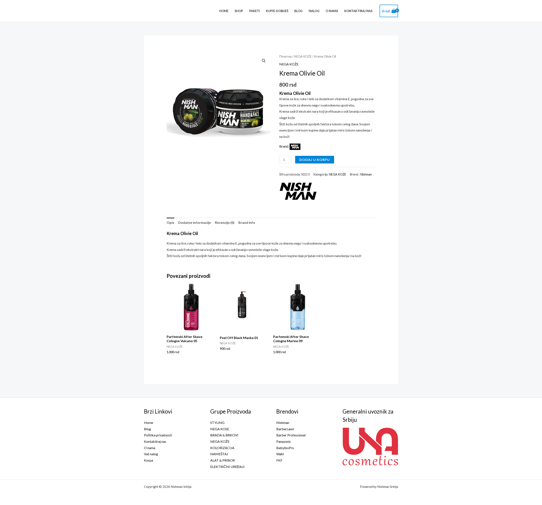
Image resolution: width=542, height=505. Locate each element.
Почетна (285, 56)
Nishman (366, 174)
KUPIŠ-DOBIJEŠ (277, 11)
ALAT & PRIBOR (222, 460)
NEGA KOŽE (303, 56)
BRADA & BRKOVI (224, 435)
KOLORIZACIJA (222, 448)
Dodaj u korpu (314, 160)
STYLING (217, 423)
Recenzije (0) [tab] (224, 222)
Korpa (148, 460)
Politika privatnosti (158, 435)
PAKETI (254, 11)
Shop (239, 11)
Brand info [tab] (246, 222)
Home (223, 11)
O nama (332, 11)
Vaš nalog (151, 454)
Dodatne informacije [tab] (194, 222)
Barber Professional (291, 435)
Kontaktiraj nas (358, 11)
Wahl (280, 454)
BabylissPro (285, 448)
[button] (264, 61)
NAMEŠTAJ (219, 454)
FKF (279, 460)
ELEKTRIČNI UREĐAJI (227, 467)
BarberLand (285, 429)
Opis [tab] (170, 222)
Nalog (314, 11)
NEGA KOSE (219, 429)
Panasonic (283, 441)
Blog (298, 11)
